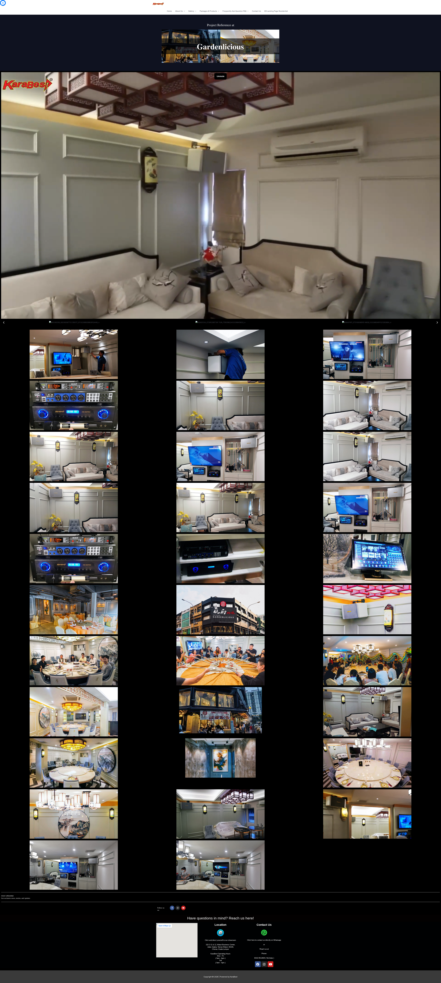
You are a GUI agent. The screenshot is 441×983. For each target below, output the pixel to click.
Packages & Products (208, 11)
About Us (179, 11)
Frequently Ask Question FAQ (234, 11)
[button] (3, 322)
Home (169, 11)
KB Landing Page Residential (276, 11)
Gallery (191, 11)
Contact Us (256, 11)
